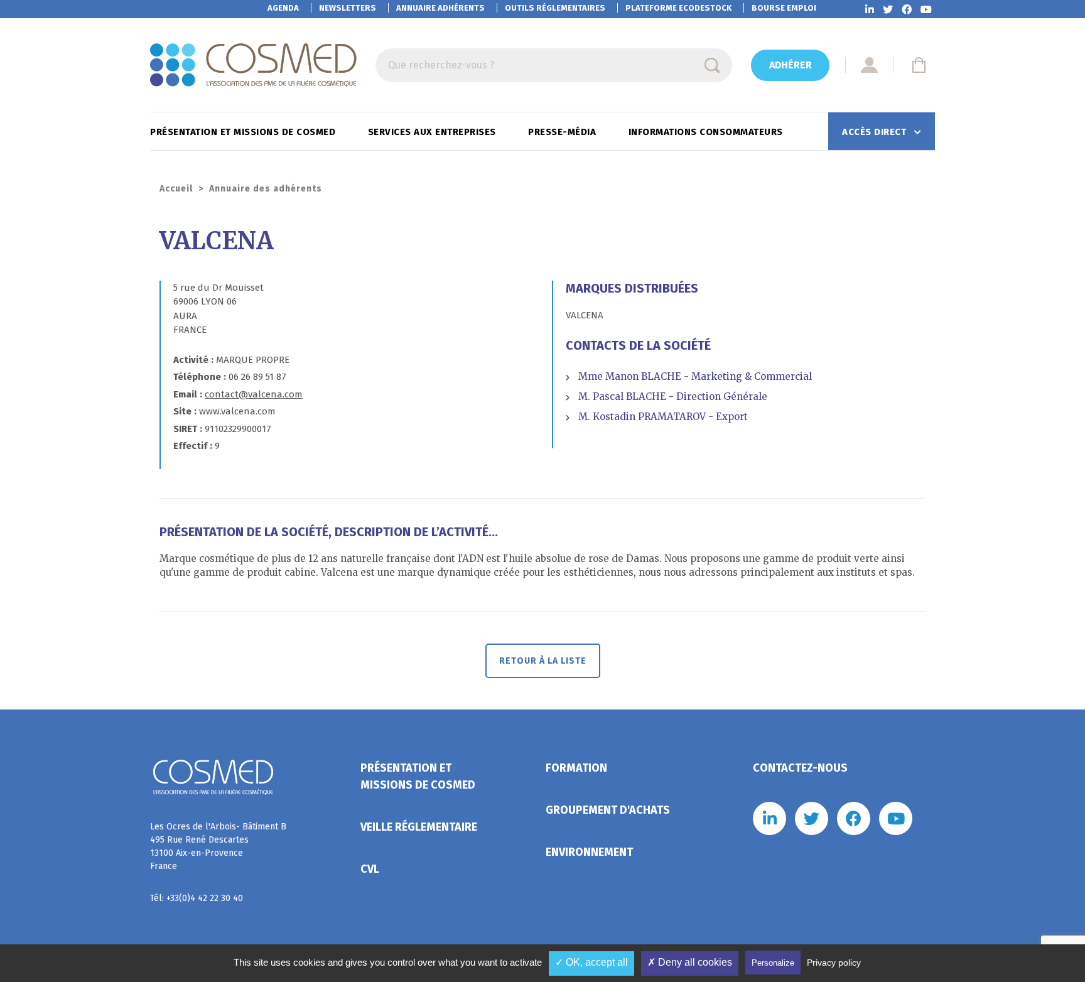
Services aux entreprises (433, 132)
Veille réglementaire (418, 827)
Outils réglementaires (555, 8)
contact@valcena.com (254, 394)
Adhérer (790, 65)
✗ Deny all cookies (689, 962)
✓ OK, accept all (591, 962)
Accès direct (875, 132)
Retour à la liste (542, 661)
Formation (576, 768)
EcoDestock (678, 8)
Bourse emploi (784, 8)
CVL (369, 869)
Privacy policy (834, 963)
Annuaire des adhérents (265, 188)
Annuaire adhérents (440, 8)
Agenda (283, 8)
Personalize (773, 963)
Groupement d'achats (608, 810)
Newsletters (347, 8)
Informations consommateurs (707, 132)
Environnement (589, 852)
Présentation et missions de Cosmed (244, 132)
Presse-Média (563, 132)
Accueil (176, 188)
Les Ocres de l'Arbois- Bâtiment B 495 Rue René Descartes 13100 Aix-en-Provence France (218, 846)
